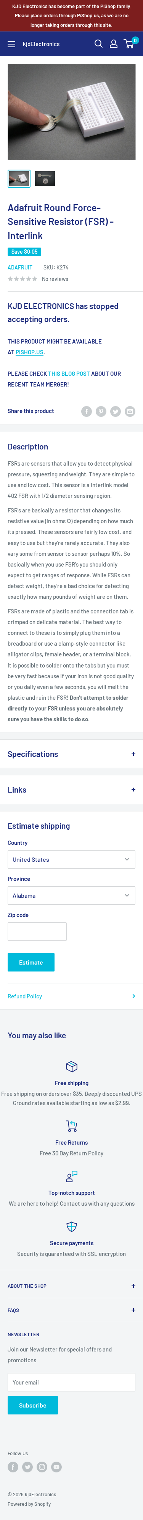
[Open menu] (11, 44)
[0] (129, 43)
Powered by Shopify (29, 1504)
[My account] (113, 44)
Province (19, 878)
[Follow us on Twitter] (27, 1467)
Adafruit (20, 267)
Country (17, 842)
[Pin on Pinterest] (101, 410)
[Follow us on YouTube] (56, 1467)
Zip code (18, 914)
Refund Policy (25, 996)
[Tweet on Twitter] (115, 410)
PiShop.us (29, 352)
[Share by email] (130, 410)
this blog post (69, 373)
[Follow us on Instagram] (42, 1467)
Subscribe (33, 1405)
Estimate (31, 962)
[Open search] (99, 44)
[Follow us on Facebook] (13, 1467)
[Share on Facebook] (86, 410)
